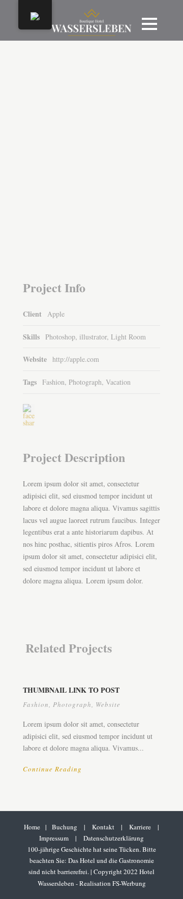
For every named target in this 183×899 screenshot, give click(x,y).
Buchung (64, 826)
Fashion (53, 382)
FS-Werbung (129, 883)
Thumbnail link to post (71, 690)
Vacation (118, 382)
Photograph (85, 382)
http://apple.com (75, 359)
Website (108, 704)
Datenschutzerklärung (113, 838)
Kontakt (103, 826)
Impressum (54, 838)
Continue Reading (52, 768)
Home (32, 826)
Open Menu (149, 24)
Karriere (140, 826)
